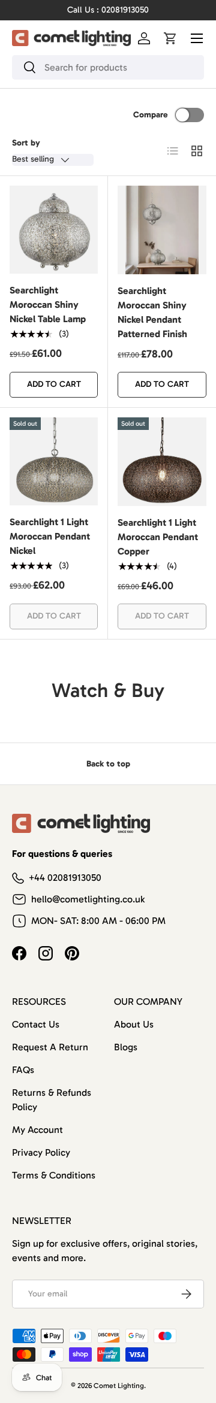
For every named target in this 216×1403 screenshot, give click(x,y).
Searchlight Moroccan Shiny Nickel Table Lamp (48, 304)
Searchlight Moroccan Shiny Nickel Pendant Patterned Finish (152, 312)
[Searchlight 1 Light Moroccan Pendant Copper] (162, 461)
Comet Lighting (119, 1385)
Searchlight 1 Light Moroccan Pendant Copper (158, 537)
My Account (37, 1129)
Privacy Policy (41, 1152)
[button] (170, 38)
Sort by (26, 143)
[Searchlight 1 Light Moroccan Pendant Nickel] (54, 461)
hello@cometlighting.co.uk (88, 899)
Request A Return (50, 1047)
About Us (134, 1024)
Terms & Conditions (53, 1175)
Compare (150, 115)
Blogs (125, 1047)
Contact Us (35, 1024)
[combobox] (108, 67)
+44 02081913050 (65, 877)
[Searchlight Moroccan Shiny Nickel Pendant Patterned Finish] (162, 230)
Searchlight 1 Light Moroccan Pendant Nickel (50, 536)
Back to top (108, 764)
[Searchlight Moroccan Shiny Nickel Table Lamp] (54, 230)
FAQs (23, 1069)
